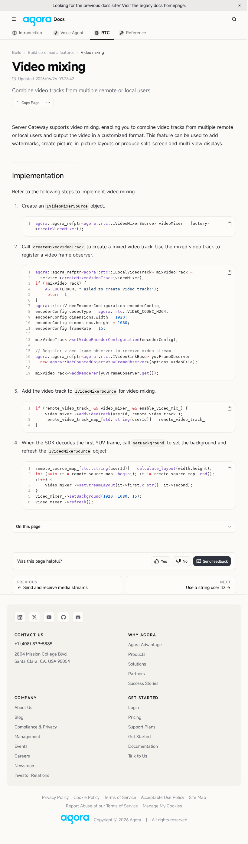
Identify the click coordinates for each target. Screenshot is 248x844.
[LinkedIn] (20, 617)
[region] (129, 226)
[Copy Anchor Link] (68, 175)
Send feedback (215, 561)
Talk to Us (137, 756)
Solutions (137, 664)
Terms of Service (120, 797)
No (185, 561)
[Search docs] (234, 19)
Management (27, 736)
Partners (136, 673)
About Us (23, 707)
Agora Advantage (145, 644)
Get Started (139, 736)
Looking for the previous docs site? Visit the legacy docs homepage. (139, 5)
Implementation (38, 175)
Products (136, 654)
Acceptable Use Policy (162, 797)
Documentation (143, 746)
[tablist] (79, 33)
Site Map (197, 797)
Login (133, 707)
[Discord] (78, 617)
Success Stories (143, 683)
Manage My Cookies (162, 806)
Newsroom (25, 765)
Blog (19, 717)
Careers (22, 756)
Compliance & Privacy (36, 727)
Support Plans (141, 727)
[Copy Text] (229, 223)
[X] (34, 617)
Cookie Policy (86, 797)
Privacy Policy (55, 797)
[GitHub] (63, 617)
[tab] (28, 33)
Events (21, 746)
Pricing (134, 717)
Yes (164, 561)
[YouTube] (49, 617)
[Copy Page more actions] (48, 102)
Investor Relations (32, 775)
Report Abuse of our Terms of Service (102, 806)
